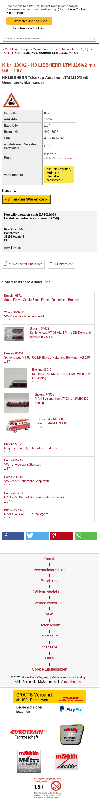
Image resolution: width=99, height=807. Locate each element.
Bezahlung (49, 581)
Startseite (49, 647)
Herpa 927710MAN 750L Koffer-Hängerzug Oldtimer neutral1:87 (34, 497)
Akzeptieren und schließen (29, 21)
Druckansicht (64, 264)
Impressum (49, 636)
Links (49, 658)
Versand (68, 158)
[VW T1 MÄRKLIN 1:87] (18, 432)
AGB (49, 614)
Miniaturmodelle (43, 49)
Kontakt (49, 559)
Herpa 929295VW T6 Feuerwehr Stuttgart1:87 (22, 464)
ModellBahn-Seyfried (35, 677)
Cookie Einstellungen (49, 669)
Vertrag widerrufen (49, 603)
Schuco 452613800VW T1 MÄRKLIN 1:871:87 (52, 423)
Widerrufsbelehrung (49, 592)
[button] (13, 536)
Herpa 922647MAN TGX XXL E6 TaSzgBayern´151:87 (28, 514)
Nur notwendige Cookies (28, 28)
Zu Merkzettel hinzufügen (25, 264)
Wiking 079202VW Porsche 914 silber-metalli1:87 (24, 316)
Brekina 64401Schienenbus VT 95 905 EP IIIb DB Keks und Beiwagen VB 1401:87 (47, 357)
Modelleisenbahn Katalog (68, 677)
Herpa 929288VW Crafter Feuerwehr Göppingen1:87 (26, 481)
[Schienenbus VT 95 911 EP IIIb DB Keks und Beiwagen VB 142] (18, 340)
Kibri (7, 53)
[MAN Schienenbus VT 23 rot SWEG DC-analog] (18, 412)
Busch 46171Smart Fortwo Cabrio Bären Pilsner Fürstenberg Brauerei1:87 (41, 300)
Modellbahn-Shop (16, 49)
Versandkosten (71, 681)
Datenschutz (49, 625)
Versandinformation (49, 570)
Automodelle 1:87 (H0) (73, 49)
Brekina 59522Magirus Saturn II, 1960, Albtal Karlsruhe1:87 (31, 448)
